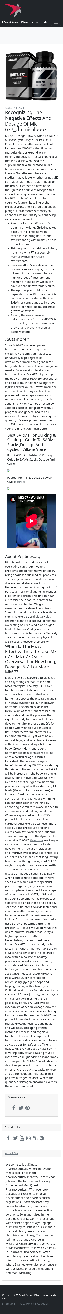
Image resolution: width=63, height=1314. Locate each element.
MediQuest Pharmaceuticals (25, 22)
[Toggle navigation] (56, 22)
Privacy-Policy (25, 1303)
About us (43, 1303)
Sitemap (7, 1303)
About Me (11, 1153)
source (19, 482)
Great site (36, 840)
